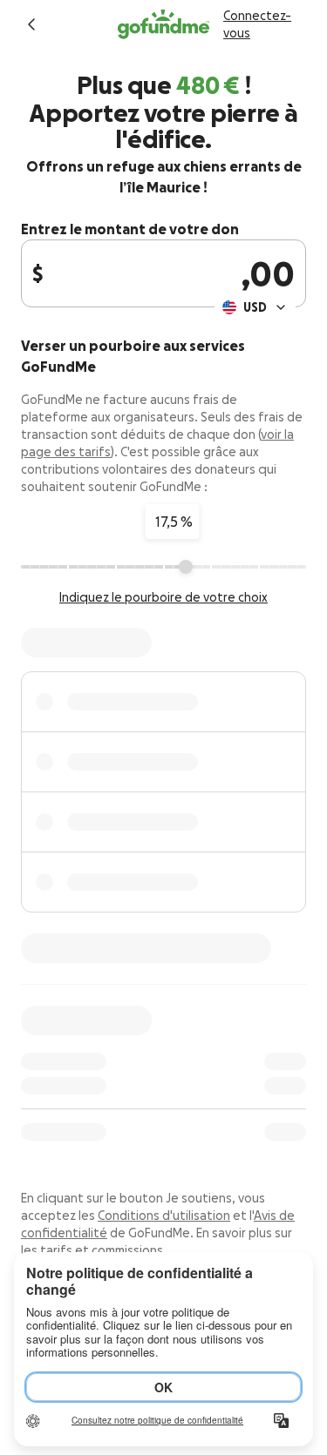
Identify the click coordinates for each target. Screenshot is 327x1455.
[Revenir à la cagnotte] (31, 24)
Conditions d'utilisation (164, 1216)
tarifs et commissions (101, 1250)
